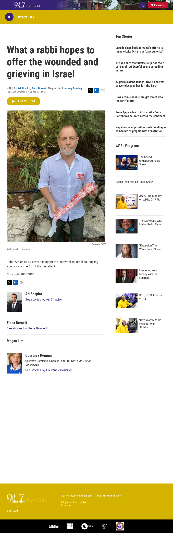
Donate (159, 5)
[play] (9, 17)
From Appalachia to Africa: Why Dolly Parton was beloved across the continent (140, 114)
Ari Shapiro (23, 88)
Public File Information (109, 495)
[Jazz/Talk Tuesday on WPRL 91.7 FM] (127, 201)
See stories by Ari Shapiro (43, 299)
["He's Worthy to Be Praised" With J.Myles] (127, 325)
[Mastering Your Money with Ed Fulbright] (127, 276)
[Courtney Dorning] (14, 363)
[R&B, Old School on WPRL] (127, 300)
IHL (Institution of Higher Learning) (74, 503)
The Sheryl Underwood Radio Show (149, 160)
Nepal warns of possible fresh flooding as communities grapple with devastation (141, 129)
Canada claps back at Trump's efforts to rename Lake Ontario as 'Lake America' (139, 49)
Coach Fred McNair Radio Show (134, 181)
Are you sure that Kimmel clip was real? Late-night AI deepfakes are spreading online (140, 66)
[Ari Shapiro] (14, 302)
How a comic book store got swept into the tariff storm (139, 99)
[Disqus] (86, 438)
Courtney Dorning (72, 88)
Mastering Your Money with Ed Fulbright (148, 274)
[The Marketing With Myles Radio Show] (127, 226)
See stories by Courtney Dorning (48, 370)
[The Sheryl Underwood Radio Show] (127, 162)
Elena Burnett (39, 88)
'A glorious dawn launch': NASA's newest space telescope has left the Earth (140, 83)
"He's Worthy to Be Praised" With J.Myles (150, 323)
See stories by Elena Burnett (27, 328)
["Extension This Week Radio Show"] (127, 251)
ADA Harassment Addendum (76, 495)
